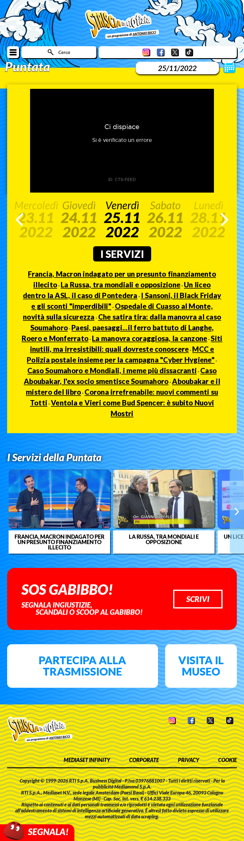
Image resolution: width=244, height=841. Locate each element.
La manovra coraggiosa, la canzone (149, 338)
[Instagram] (146, 52)
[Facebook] (161, 52)
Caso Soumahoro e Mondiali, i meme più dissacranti (112, 370)
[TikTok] (189, 52)
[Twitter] (175, 52)
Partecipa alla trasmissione (82, 665)
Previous (19, 219)
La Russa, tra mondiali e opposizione (120, 284)
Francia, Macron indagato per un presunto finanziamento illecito (59, 542)
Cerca (64, 52)
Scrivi (197, 599)
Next (224, 219)
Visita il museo (201, 665)
